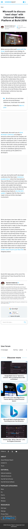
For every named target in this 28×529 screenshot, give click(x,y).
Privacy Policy (4, 514)
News (2, 7)
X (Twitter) (12, 451)
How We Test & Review (7, 479)
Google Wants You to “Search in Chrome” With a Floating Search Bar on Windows (14, 377)
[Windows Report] (10, 2)
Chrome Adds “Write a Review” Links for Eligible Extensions (14, 440)
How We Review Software (7, 482)
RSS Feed (3, 508)
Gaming (3, 498)
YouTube (16, 451)
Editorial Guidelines (6, 473)
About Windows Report (7, 460)
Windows (3, 501)
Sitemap (3, 511)
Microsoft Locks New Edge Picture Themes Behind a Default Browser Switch (14, 399)
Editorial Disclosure (6, 476)
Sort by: (15, 350)
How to (3, 495)
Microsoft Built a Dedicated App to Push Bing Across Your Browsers (14, 420)
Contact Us (4, 463)
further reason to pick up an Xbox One (12, 250)
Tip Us (2, 466)
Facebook (8, 451)
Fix (1, 492)
